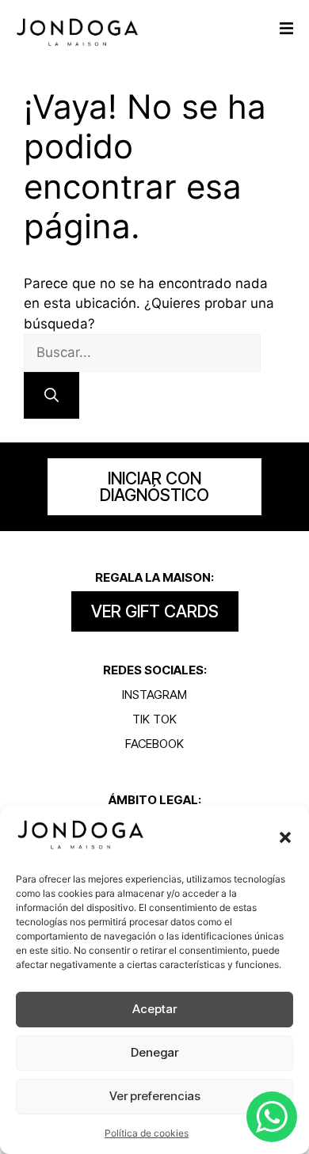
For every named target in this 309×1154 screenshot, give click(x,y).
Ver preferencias (154, 1095)
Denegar (154, 1052)
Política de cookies (147, 1133)
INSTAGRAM (154, 694)
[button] (285, 837)
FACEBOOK (154, 743)
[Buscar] (51, 395)
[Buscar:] (142, 352)
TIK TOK (154, 719)
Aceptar (154, 1008)
